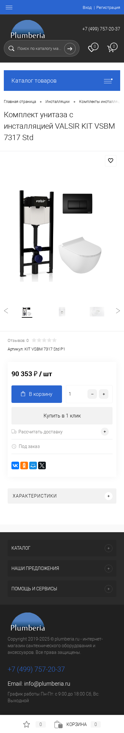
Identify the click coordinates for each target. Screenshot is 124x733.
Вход (87, 7)
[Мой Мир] (33, 465)
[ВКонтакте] (15, 465)
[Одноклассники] (24, 465)
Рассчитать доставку (40, 431)
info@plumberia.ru (47, 683)
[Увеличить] (62, 234)
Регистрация (108, 7)
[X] (42, 465)
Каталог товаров (34, 80)
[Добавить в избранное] (110, 160)
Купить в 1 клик (62, 416)
